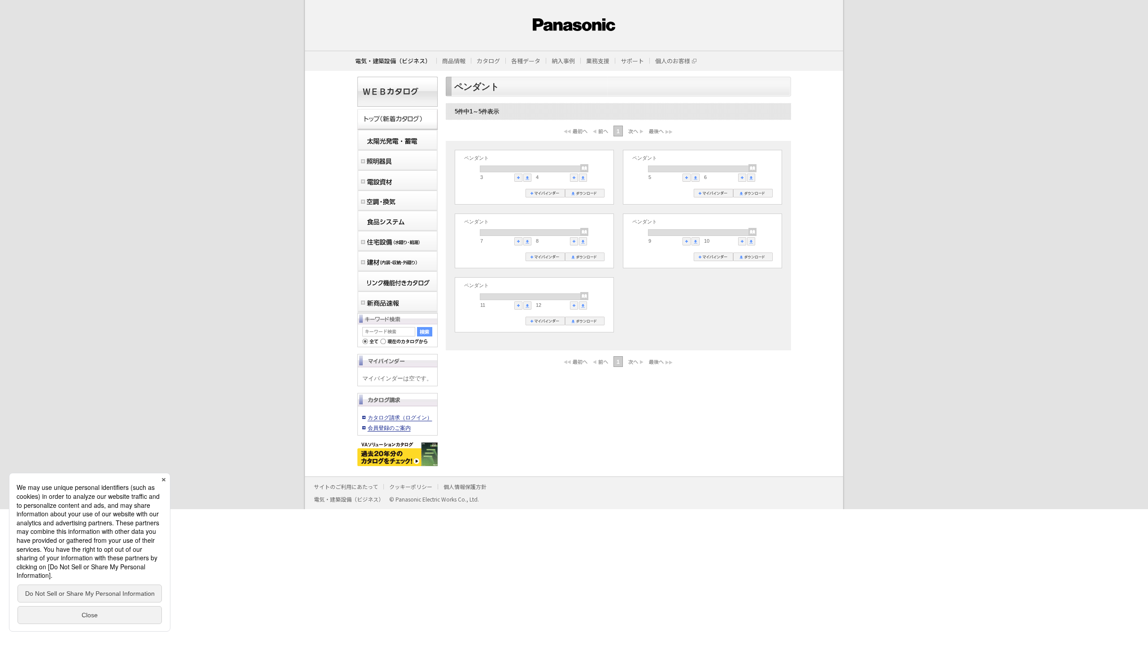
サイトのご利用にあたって (346, 486)
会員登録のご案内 (389, 428)
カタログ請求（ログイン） (400, 418)
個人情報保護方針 (465, 486)
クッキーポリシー (410, 486)
